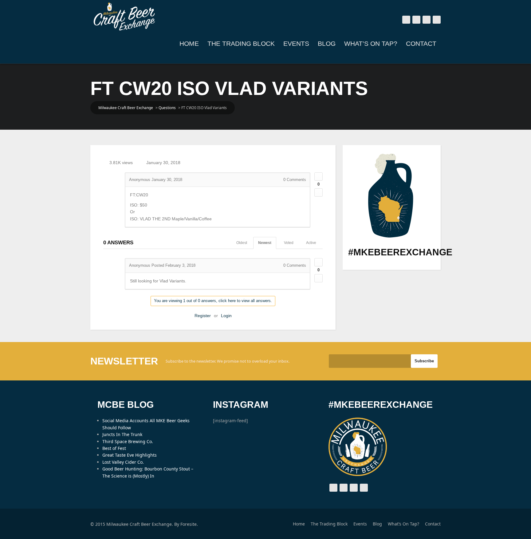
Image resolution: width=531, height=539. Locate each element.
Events (296, 43)
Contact (421, 43)
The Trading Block (241, 43)
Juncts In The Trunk (122, 434)
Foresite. (189, 524)
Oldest (241, 243)
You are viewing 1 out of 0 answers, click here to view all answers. (213, 300)
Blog (327, 43)
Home (189, 43)
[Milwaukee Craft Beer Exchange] (124, 17)
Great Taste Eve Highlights (129, 455)
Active (311, 243)
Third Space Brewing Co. (127, 441)
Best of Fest (114, 448)
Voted (288, 243)
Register (203, 315)
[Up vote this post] (318, 176)
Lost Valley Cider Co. (123, 462)
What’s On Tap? (370, 43)
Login (226, 315)
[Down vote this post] (318, 192)
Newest (264, 243)
